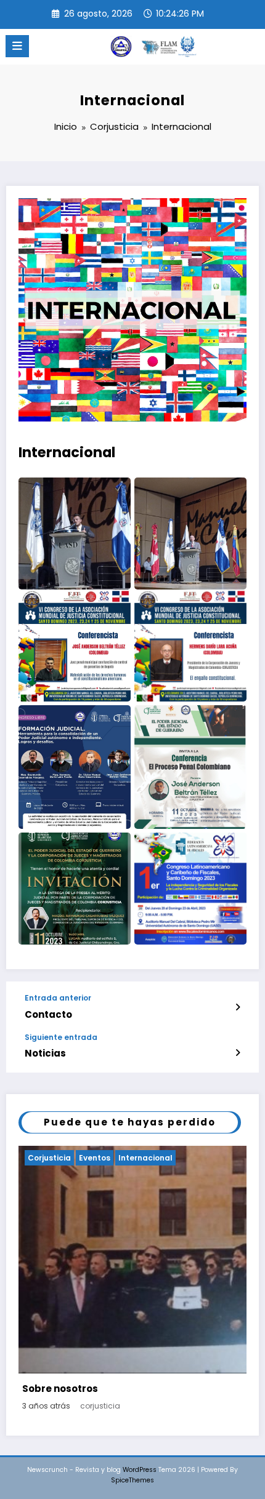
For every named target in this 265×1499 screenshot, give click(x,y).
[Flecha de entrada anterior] (237, 1007)
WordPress (140, 1469)
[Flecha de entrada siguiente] (237, 1052)
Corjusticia (49, 1158)
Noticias (45, 1053)
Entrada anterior (58, 998)
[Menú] (17, 46)
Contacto (48, 1014)
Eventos (94, 1158)
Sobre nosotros (60, 1388)
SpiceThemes (132, 1480)
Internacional (145, 1158)
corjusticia (100, 1406)
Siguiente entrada (61, 1037)
